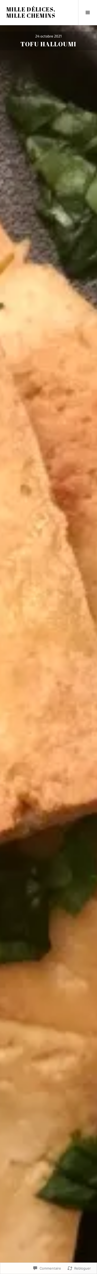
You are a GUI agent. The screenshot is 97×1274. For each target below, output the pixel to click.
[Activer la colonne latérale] (87, 12)
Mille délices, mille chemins (30, 12)
